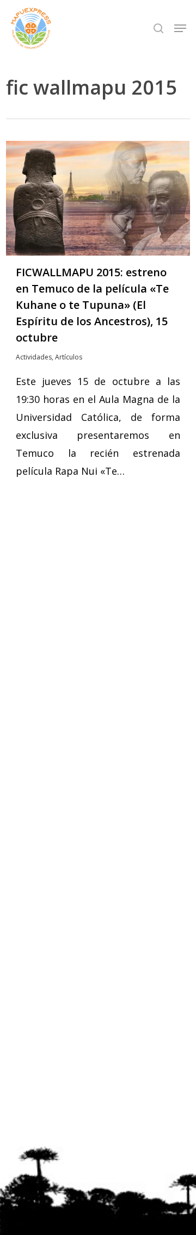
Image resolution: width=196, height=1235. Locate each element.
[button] (180, 28)
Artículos (68, 357)
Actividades (34, 357)
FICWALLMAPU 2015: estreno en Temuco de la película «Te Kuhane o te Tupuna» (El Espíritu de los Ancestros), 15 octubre (92, 305)
